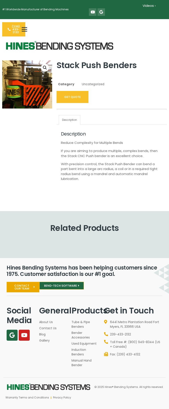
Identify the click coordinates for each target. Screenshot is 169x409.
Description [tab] (69, 120)
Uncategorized (93, 84)
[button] (24, 29)
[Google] (101, 12)
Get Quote (72, 97)
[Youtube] (92, 12)
